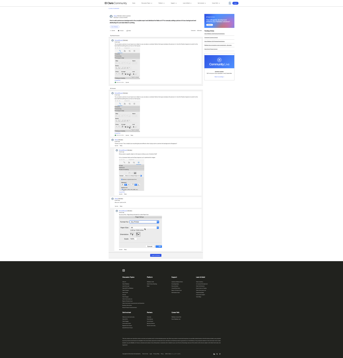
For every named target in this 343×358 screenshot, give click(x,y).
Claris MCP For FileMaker (127, 288)
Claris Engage (125, 296)
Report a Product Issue (127, 301)
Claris (123, 270)
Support (173, 3)
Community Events (126, 323)
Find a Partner (150, 319)
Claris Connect (125, 290)
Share (129, 30)
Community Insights (200, 294)
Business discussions (127, 305)
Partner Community (151, 325)
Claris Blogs (198, 296)
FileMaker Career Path (176, 317)
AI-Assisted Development (202, 284)
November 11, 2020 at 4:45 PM (120, 17)
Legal (151, 353)
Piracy (162, 353)
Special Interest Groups (127, 327)
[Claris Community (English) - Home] (116, 3)
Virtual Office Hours (176, 288)
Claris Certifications (200, 286)
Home (133, 3)
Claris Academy (199, 281)
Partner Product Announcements (129, 307)
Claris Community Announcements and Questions (133, 303)
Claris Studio (125, 292)
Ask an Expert (150, 321)
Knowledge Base (175, 284)
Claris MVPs (125, 319)
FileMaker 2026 (150, 281)
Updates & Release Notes (177, 281)
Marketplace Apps (176, 292)
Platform (161, 3)
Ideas (148, 286)
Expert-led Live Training (201, 288)
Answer (122, 30)
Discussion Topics (145, 3)
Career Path (215, 3)
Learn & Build (186, 3)
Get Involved (201, 3)
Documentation (175, 286)
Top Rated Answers (115, 35)
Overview (149, 317)
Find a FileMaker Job (176, 319)
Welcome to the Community (128, 317)
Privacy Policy (156, 353)
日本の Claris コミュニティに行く (173, 353)
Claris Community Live (127, 299)
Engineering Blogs (200, 292)
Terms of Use (145, 353)
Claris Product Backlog (152, 284)
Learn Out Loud (125, 286)
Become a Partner (151, 323)
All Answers (113, 88)
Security (124, 294)
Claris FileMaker (125, 284)
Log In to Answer (156, 255)
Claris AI (124, 281)
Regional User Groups (127, 325)
